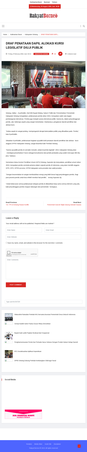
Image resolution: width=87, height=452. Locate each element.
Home (5, 34)
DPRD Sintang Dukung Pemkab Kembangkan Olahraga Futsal (35, 360)
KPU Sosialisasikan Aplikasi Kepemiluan (27, 351)
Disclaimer (57, 444)
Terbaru (54, 2)
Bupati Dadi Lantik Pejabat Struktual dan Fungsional (31, 333)
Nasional (47, 2)
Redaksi (29, 444)
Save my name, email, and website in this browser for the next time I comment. (35, 243)
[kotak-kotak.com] (23, 414)
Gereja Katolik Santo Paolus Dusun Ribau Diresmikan (32, 324)
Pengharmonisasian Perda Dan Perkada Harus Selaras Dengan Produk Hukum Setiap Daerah (46, 342)
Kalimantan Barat (36, 2)
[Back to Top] (79, 446)
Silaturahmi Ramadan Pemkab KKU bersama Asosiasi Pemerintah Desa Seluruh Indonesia (44, 314)
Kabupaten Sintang (31, 34)
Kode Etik (48, 444)
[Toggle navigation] (3, 26)
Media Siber (38, 444)
